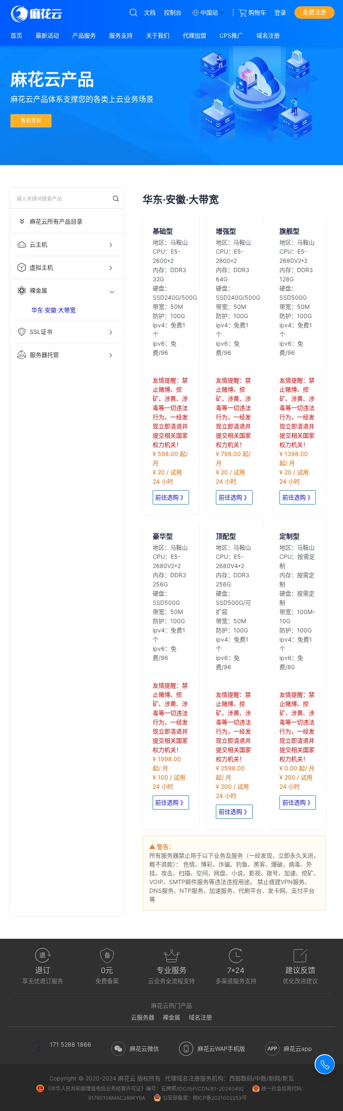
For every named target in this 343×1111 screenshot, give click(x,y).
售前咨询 (31, 120)
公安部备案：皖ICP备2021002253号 (205, 1098)
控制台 (173, 12)
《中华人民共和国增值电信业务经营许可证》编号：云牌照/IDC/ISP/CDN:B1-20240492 (145, 1089)
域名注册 (200, 1017)
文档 (150, 12)
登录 (280, 12)
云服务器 (142, 1017)
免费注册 (314, 11)
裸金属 (171, 1017)
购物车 (257, 12)
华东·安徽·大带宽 (53, 309)
